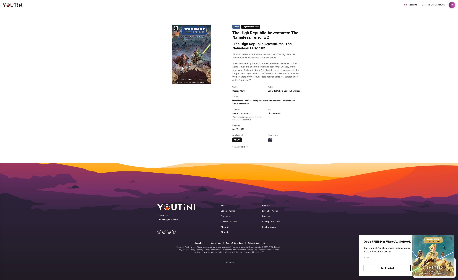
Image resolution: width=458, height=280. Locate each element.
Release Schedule (229, 221)
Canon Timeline (228, 211)
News (223, 205)
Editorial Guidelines (256, 243)
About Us (225, 227)
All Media (225, 232)
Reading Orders (269, 227)
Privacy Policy (199, 243)
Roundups (266, 216)
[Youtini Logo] (13, 5)
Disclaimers (216, 243)
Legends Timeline (270, 211)
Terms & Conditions (234, 243)
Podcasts (266, 205)
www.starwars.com (210, 252)
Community (226, 216)
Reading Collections (271, 221)
